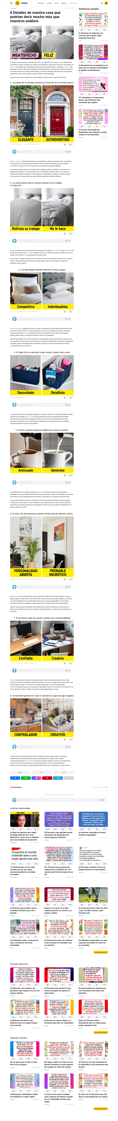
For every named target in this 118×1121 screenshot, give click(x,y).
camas (28, 252)
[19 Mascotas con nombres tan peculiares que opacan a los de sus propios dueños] (24, 975)
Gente (80, 40)
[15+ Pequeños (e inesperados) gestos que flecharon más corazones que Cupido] (93, 85)
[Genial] (21, 3)
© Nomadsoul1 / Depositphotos (31, 311)
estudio (16, 596)
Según (12, 680)
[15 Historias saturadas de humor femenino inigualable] (93, 820)
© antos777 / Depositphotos (32, 739)
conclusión (56, 250)
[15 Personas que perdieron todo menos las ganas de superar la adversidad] (59, 975)
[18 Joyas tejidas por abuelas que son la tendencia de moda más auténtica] (93, 975)
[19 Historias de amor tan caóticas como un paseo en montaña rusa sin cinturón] (59, 927)
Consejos (81, 915)
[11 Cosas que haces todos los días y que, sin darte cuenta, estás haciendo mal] (93, 895)
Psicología (13, 8)
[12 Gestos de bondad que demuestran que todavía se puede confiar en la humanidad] (93, 117)
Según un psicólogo (16, 328)
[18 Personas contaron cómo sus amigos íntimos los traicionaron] (93, 854)
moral (26, 333)
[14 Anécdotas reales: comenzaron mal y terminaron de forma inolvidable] (24, 927)
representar (28, 761)
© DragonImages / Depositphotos (18, 233)
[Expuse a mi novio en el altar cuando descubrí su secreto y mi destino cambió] (59, 895)
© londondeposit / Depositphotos (18, 739)
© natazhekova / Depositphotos (30, 144)
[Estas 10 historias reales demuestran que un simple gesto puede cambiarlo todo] (93, 1008)
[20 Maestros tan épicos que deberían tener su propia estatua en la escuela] (24, 1008)
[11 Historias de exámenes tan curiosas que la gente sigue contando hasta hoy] (93, 20)
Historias (81, 137)
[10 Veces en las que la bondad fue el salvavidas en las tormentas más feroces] (93, 1049)
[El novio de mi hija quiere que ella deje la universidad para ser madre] (93, 1081)
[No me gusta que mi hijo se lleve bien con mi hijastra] (24, 1049)
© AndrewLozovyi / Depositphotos (18, 579)
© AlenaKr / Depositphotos (16, 144)
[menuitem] (40, 3)
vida (59, 62)
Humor (80, 837)
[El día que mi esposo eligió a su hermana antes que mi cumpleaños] (59, 1008)
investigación (17, 161)
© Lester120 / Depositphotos (17, 311)
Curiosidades (13, 877)
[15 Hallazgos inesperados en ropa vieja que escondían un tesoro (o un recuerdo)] (93, 927)
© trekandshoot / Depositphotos (30, 663)
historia (12, 67)
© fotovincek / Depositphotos (33, 233)
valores (67, 67)
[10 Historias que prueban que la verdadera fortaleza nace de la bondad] (24, 895)
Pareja (80, 105)
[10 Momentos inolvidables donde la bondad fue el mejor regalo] (24, 1081)
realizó (39, 492)
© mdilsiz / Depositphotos (16, 663)
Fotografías (13, 842)
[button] (20, 772)
